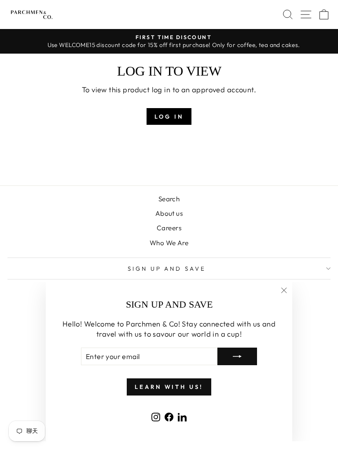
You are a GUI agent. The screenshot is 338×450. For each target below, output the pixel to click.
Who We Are (169, 243)
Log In (168, 116)
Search (169, 199)
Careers (169, 228)
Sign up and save (167, 268)
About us (169, 213)
